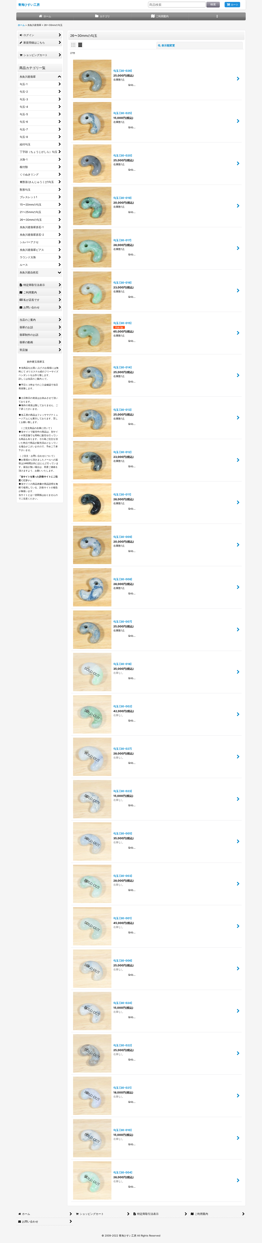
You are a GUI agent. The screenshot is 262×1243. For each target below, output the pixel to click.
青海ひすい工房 (29, 5)
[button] (217, 16)
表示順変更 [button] (168, 45)
